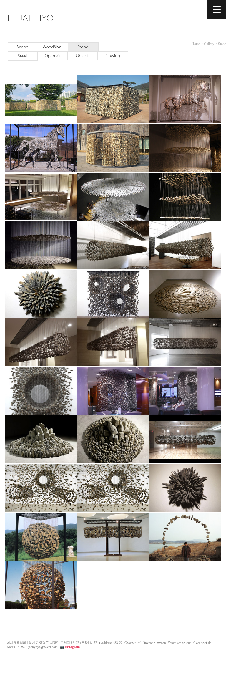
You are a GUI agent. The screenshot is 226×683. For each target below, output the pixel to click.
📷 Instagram (70, 647)
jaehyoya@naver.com (43, 647)
